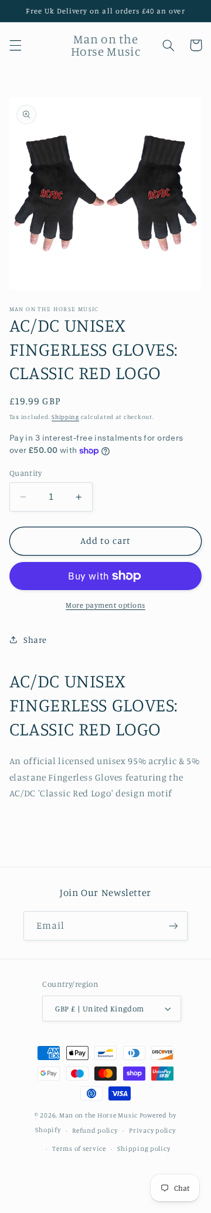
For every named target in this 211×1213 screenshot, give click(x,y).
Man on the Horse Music (99, 1115)
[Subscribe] (173, 925)
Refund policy (95, 1130)
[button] (15, 45)
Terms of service (79, 1148)
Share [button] (35, 640)
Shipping (65, 416)
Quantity (25, 473)
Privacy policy (152, 1130)
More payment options (105, 605)
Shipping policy (143, 1148)
